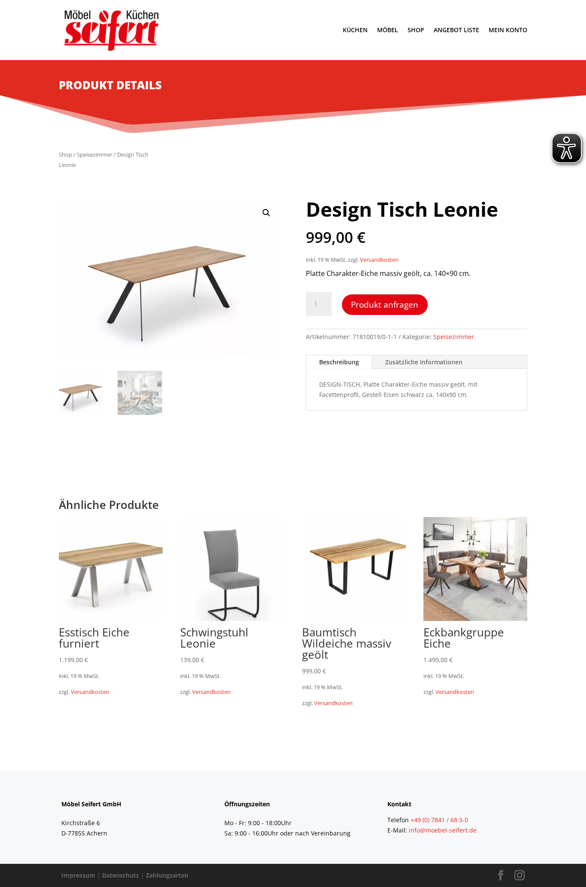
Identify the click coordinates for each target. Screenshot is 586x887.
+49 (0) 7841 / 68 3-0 (439, 820)
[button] (266, 213)
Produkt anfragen (384, 304)
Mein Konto (508, 30)
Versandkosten (379, 259)
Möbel (387, 30)
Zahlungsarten (167, 875)
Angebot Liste (456, 30)
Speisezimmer (94, 154)
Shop (416, 30)
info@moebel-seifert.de (443, 830)
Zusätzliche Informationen (423, 362)
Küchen (355, 30)
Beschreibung (339, 362)
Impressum (78, 875)
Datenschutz (120, 875)
